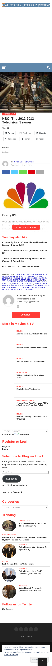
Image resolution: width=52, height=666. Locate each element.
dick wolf (21, 274)
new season (28, 285)
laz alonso (28, 284)
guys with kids (24, 287)
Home (22, 637)
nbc (43, 280)
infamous (32, 282)
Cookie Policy (11, 654)
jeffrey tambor (9, 282)
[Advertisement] (26, 35)
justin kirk (39, 285)
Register (6, 446)
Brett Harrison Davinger (23, 162)
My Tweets (7, 609)
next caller (7, 280)
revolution (21, 276)
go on (23, 278)
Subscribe (11, 478)
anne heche (19, 289)
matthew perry (19, 280)
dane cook (6, 284)
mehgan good (17, 285)
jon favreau (40, 274)
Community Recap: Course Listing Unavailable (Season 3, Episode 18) (24, 243)
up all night (42, 282)
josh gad (11, 276)
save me (34, 287)
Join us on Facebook (12, 492)
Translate (24, 434)
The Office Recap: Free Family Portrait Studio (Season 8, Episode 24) (24, 259)
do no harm (32, 278)
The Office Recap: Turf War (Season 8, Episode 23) (24, 251)
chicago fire (7, 289)
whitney (37, 284)
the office (29, 289)
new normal (22, 282)
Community (42, 278)
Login (5, 449)
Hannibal (42, 287)
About (29, 637)
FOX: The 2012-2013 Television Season (21, 266)
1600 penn (30, 274)
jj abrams (13, 287)
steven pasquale (34, 280)
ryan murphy (17, 284)
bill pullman (14, 278)
